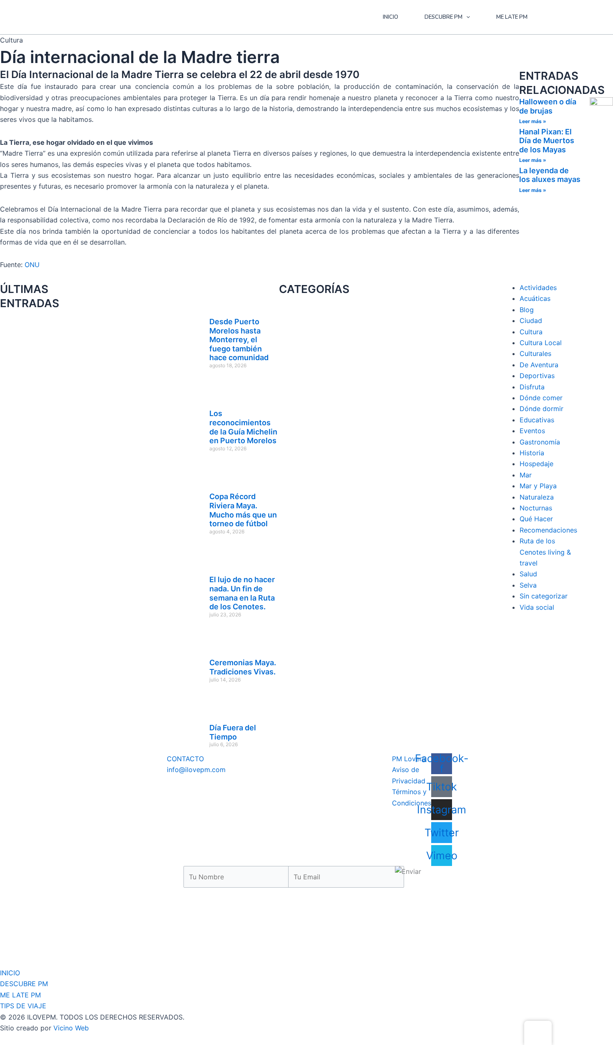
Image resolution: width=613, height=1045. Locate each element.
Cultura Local (541, 342)
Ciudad (531, 320)
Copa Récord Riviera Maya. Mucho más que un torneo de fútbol (243, 510)
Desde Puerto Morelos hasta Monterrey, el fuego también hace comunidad (239, 339)
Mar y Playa (538, 486)
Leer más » (532, 121)
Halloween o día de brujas (547, 106)
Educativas (537, 420)
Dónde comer (541, 398)
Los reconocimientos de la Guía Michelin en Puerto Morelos (243, 427)
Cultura (531, 332)
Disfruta (532, 387)
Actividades (538, 287)
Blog (527, 309)
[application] (466, 17)
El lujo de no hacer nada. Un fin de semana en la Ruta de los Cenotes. (242, 593)
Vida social (537, 607)
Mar (526, 475)
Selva (528, 585)
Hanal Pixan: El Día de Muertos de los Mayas (546, 140)
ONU (32, 264)
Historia (532, 453)
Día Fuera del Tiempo (232, 732)
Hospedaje (536, 463)
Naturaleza (537, 497)
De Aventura (539, 365)
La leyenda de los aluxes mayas (549, 175)
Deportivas (537, 375)
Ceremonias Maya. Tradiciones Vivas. (242, 667)
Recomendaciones (548, 530)
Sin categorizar (544, 596)
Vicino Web (71, 1028)
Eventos (532, 431)
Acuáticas (535, 298)
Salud (528, 574)
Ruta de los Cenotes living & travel (545, 552)
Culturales (535, 353)
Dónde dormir (541, 408)
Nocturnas (536, 508)
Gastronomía (540, 442)
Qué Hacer (536, 519)
